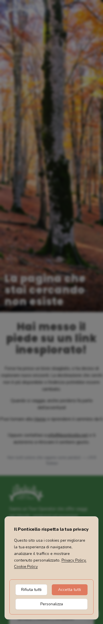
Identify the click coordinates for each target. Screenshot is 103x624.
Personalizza (51, 604)
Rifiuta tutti (31, 589)
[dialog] (51, 567)
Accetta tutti (69, 589)
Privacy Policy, (74, 560)
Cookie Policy (26, 566)
